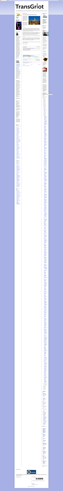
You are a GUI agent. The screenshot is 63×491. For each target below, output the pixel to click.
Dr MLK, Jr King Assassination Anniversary (45, 363)
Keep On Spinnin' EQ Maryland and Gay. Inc (45, 258)
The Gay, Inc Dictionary (45, 365)
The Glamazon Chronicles (18, 199)
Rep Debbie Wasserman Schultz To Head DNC (45, 330)
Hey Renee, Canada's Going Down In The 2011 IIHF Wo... (45, 183)
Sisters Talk (18, 146)
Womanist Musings (18, 157)
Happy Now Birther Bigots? (45, 131)
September (45, 110)
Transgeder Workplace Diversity (44, 424)
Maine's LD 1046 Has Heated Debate (45, 273)
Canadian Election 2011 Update (45, 374)
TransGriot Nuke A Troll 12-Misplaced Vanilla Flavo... (45, 145)
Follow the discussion (39, 46)
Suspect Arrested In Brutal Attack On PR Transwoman (45, 158)
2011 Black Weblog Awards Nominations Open (45, 231)
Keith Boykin (18, 138)
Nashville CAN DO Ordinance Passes (45, 335)
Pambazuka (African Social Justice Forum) (18, 179)
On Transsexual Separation (45, 207)
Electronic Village (18, 132)
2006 (43, 389)
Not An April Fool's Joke (45, 375)
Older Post (39, 64)
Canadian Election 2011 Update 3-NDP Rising (45, 200)
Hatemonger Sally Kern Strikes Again (45, 130)
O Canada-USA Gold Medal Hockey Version (45, 136)
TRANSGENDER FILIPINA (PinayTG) (44, 462)
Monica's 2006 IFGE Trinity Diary (45, 328)
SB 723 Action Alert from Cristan (45, 248)
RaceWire (18, 143)
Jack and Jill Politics (18, 135)
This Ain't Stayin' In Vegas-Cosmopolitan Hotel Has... (45, 122)
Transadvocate (44, 422)
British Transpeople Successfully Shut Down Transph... (45, 219)
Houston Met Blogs (18, 192)
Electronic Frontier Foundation (18, 170)
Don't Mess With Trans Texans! (45, 151)
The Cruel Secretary (18, 152)
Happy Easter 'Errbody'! (45, 178)
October (44, 109)
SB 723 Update (45, 229)
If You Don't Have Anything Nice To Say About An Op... (45, 289)
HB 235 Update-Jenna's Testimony (45, 314)
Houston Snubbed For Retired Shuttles (45, 275)
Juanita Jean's (18, 194)
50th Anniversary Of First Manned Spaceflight (45, 280)
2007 (43, 388)
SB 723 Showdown (45, 234)
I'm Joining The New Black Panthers (45, 382)
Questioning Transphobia (44, 413)
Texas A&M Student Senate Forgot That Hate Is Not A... (45, 186)
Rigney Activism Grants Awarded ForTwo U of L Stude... (45, 255)
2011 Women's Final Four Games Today (45, 367)
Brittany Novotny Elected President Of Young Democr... (45, 286)
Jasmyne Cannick (18, 136)
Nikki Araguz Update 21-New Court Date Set (45, 307)
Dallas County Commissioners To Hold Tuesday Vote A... (45, 180)
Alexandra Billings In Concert (45, 316)
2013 (43, 104)
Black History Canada (18, 162)
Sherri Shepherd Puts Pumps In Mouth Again (45, 237)
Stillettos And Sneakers (44, 415)
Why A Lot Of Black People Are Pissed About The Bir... (45, 124)
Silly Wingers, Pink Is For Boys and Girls (45, 242)
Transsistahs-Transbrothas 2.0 (18, 186)
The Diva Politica (18, 196)
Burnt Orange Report (18, 190)
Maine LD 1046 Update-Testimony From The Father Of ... (45, 139)
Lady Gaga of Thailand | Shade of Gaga (44, 453)
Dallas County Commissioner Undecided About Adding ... (45, 268)
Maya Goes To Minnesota (45, 164)
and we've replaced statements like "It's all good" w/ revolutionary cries (18, 203)
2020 (43, 98)
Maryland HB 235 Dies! (45, 291)
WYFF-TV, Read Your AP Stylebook (45, 309)
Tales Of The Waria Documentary (45, 119)
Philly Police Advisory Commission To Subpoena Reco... (45, 197)
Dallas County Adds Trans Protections (45, 161)
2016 (43, 101)
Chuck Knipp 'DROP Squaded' (45, 380)
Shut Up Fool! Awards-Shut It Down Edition (45, 312)
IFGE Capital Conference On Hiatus (45, 260)
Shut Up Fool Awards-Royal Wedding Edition (45, 127)
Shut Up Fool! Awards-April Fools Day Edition (45, 378)
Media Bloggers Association (18, 172)
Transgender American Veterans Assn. (18, 183)
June (44, 113)
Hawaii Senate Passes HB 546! (45, 271)
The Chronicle (18, 151)
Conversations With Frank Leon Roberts (18, 167)
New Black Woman (18, 141)
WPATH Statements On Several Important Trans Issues (45, 369)
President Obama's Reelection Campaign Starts (45, 353)
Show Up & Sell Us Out (45, 361)
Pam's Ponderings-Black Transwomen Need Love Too (45, 148)
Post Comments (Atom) (27, 65)
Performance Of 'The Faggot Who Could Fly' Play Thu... (45, 345)
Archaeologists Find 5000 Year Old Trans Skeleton (45, 325)
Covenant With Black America (18, 168)
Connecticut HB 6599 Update (45, 337)
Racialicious (18, 144)
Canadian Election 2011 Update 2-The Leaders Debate (45, 265)
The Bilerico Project (18, 150)
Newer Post (24, 64)
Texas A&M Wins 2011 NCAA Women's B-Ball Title (45, 339)
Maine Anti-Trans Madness (45, 355)
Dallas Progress (18, 191)
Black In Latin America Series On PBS (45, 228)
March (44, 383)
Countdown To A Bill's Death (45, 350)
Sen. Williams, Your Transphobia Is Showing (45, 213)
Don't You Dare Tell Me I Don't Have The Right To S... (45, 262)
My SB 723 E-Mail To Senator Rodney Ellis (45, 224)
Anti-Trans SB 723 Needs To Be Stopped (45, 250)
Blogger (34, 486)
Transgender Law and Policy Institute (18, 184)
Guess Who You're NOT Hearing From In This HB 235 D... (45, 304)
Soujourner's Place (18, 147)
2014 (43, 103)
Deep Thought (18, 131)
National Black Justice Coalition (18, 176)
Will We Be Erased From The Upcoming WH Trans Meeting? (45, 205)
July (44, 112)
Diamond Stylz (44, 393)
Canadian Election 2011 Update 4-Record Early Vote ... (45, 142)
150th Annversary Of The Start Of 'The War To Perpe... (45, 283)
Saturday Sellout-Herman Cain (45, 239)
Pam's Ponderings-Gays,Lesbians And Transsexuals (45, 357)
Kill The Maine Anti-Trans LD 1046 (45, 277)
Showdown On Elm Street (45, 162)
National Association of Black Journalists (18, 175)
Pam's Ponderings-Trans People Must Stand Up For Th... (45, 172)
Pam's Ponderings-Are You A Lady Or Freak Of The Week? (45, 319)
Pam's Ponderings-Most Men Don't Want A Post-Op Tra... (45, 301)
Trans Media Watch (45, 420)
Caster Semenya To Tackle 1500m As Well (45, 153)
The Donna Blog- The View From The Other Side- (45, 417)
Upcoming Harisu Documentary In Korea (45, 296)
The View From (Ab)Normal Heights (44, 419)
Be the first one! (32, 48)
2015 (43, 102)
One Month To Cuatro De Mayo (45, 360)
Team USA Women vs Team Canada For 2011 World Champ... (45, 175)
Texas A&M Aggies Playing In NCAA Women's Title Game (45, 348)
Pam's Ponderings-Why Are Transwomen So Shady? (45, 117)
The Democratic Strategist (18, 180)
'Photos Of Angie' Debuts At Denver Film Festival (45, 298)
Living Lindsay (44, 440)
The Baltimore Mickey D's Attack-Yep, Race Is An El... (45, 169)
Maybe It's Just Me (18, 139)
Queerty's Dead (45, 233)
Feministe (17, 134)
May (44, 114)
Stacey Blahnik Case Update (45, 240)
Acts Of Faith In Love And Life (18, 129)
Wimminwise (18, 156)
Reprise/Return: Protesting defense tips (44, 399)
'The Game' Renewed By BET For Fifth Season (45, 202)
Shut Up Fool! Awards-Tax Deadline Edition (45, 246)
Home (31, 64)
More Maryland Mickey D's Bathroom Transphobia (45, 134)
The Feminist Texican (18, 197)
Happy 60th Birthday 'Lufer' (45, 222)
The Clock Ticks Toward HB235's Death (45, 293)
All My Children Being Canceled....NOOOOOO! (45, 252)
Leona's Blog (44, 438)
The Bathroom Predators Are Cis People (45, 189)
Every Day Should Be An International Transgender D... (45, 332)
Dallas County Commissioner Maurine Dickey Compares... (45, 215)
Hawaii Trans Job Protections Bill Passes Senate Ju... (45, 322)
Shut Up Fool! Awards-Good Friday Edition (45, 195)
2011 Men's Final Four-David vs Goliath (45, 372)
